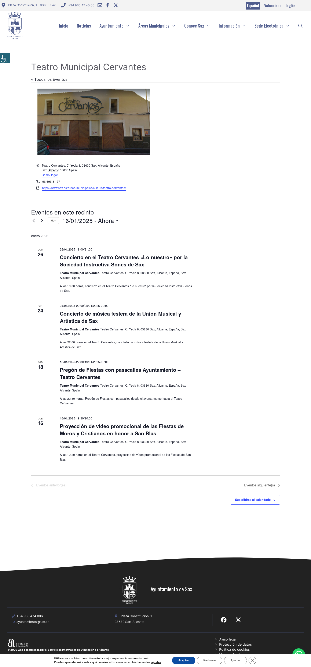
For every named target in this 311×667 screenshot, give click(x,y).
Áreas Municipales (153, 25)
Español (253, 5)
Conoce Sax (194, 25)
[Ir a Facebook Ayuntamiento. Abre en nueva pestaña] (107, 5)
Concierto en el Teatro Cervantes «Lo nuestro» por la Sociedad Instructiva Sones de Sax (124, 260)
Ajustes (235, 660)
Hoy (53, 220)
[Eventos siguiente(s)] (41, 220)
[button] (300, 25)
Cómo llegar (50, 175)
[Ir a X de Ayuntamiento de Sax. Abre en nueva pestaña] (238, 620)
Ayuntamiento (111, 25)
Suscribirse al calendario (253, 499)
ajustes (156, 662)
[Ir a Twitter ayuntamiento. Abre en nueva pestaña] (115, 5)
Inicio (63, 25)
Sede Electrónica (269, 25)
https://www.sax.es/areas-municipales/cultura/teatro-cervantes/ (84, 188)
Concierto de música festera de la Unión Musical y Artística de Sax (120, 317)
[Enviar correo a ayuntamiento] (99, 5)
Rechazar (209, 660)
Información (229, 25)
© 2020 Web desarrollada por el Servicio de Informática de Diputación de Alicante (58, 649)
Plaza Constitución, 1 (136, 616)
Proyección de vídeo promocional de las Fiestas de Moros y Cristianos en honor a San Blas (122, 429)
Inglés (290, 5)
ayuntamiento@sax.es (33, 622)
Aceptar (183, 660)
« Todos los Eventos (49, 79)
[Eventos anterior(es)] (33, 220)
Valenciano (272, 5)
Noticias (84, 25)
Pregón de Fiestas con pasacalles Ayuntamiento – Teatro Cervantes (120, 373)
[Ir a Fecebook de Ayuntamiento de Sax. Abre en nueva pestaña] (224, 620)
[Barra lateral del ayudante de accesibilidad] (5, 58)
